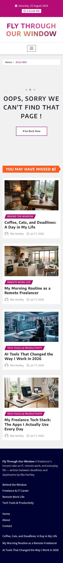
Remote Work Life (13, 497)
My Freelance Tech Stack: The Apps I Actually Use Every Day (28, 424)
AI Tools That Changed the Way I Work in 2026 (29, 356)
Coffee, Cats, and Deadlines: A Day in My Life (30, 224)
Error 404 (21, 62)
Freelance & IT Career (15, 491)
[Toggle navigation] (31, 48)
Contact (7, 526)
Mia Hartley (17, 233)
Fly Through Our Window (31, 30)
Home (8, 62)
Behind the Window (14, 484)
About (6, 520)
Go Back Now (32, 131)
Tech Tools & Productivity (18, 503)
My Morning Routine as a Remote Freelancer (28, 290)
